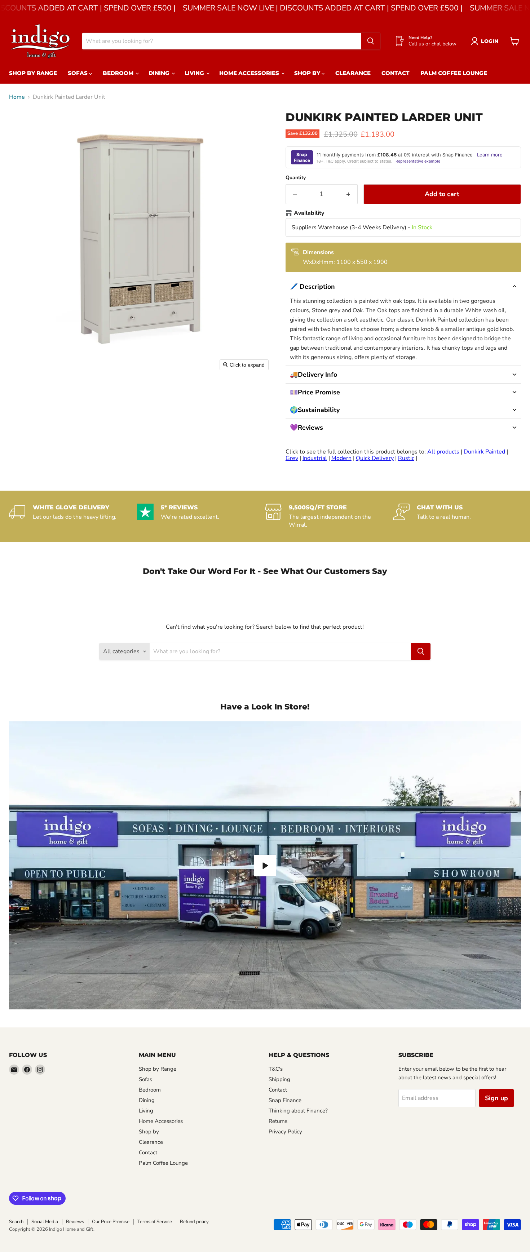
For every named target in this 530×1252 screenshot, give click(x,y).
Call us (416, 43)
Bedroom (119, 73)
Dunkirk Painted (484, 452)
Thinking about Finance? (298, 1110)
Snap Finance (285, 1100)
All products (443, 452)
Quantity (296, 178)
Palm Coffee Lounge (453, 73)
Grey (292, 458)
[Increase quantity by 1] (348, 194)
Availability (309, 213)
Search (16, 1221)
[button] (403, 286)
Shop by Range (33, 73)
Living (195, 73)
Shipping (279, 1079)
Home (17, 97)
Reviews (75, 1221)
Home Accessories (250, 73)
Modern (341, 458)
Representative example (418, 161)
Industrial (314, 458)
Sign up (496, 1098)
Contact (395, 73)
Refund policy (194, 1221)
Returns (278, 1121)
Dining (160, 73)
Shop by (308, 73)
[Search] (370, 41)
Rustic (406, 458)
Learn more (490, 155)
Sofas (78, 73)
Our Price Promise (110, 1221)
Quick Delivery (375, 458)
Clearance (353, 73)
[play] (265, 865)
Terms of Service (154, 1221)
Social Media (44, 1221)
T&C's (276, 1068)
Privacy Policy (285, 1131)
